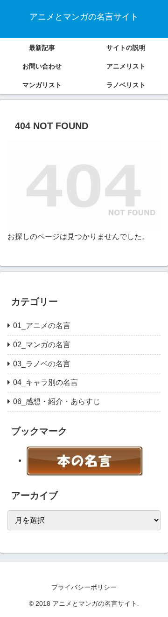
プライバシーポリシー (84, 587)
